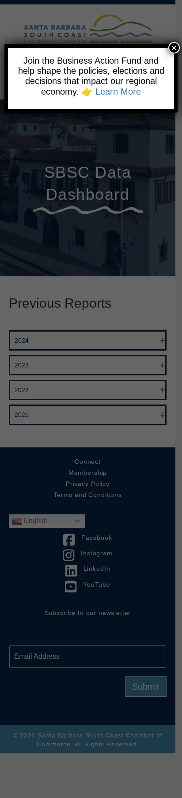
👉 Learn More (111, 91)
